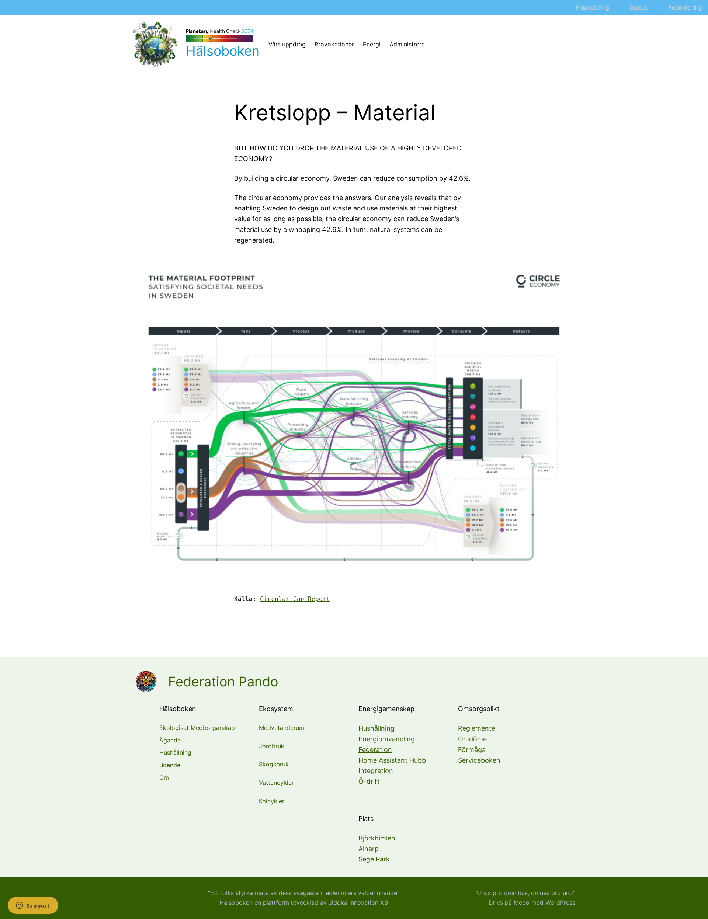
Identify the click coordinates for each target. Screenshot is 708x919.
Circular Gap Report (295, 598)
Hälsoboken (223, 51)
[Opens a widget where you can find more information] (32, 906)
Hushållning (376, 728)
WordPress (560, 902)
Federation (375, 749)
